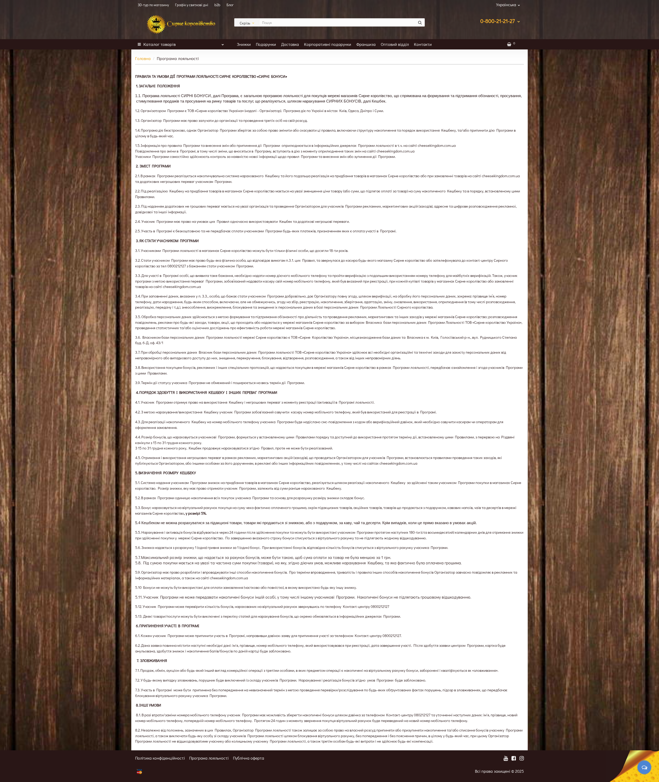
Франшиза (366, 44)
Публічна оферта (248, 758)
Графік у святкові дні (191, 4)
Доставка (290, 44)
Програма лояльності (209, 758)
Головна (143, 58)
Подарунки (266, 44)
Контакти (423, 44)
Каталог (159, 44)
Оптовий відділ (395, 44)
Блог (230, 4)
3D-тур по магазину (153, 4)
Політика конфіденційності (160, 758)
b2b (217, 4)
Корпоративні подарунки (327, 44)
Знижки (244, 44)
